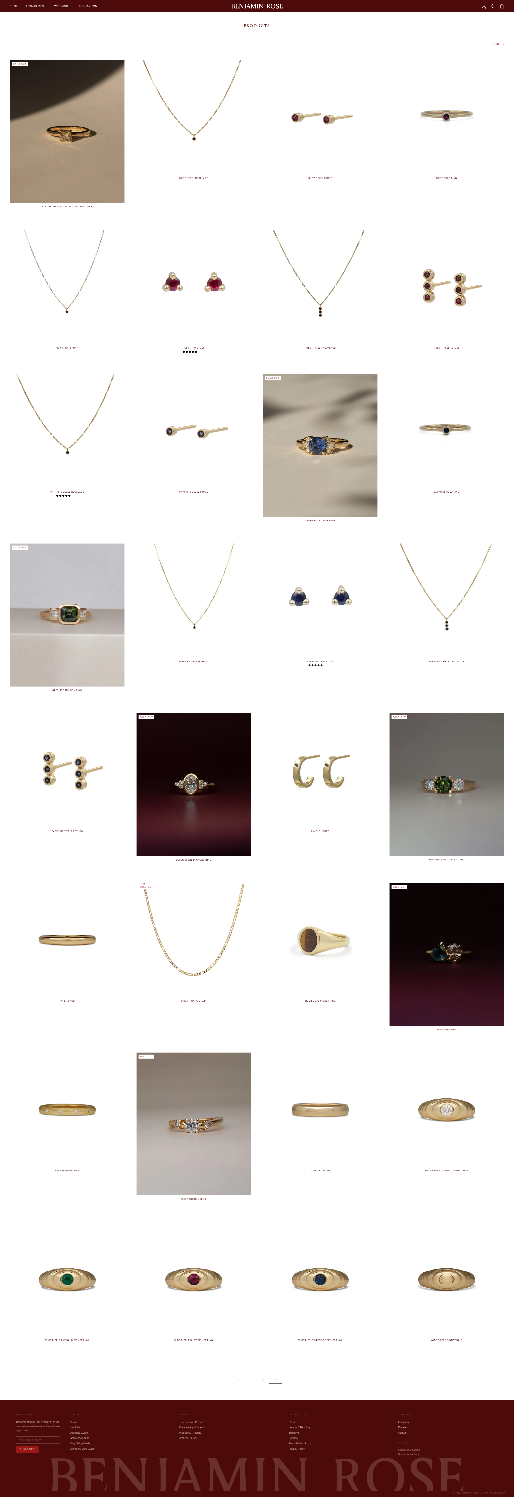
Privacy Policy (297, 1448)
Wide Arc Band (320, 1170)
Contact (402, 1432)
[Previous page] (238, 1379)
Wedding (61, 6)
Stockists (75, 1427)
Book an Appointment (191, 1427)
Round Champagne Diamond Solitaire (67, 206)
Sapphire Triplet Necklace (447, 661)
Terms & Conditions (300, 1443)
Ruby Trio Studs (194, 348)
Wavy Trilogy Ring (193, 1199)
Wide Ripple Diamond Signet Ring (446, 1170)
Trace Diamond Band (67, 1170)
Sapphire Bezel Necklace (67, 492)
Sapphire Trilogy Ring (67, 690)
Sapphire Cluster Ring (320, 520)
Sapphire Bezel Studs (193, 492)
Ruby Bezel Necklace (193, 178)
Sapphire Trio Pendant (194, 661)
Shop (14, 6)
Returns (293, 1437)
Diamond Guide (79, 1432)
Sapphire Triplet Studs (67, 831)
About (73, 1422)
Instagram (403, 1422)
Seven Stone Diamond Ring (193, 860)
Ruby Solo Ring (446, 178)
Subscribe (27, 1449)
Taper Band (67, 1001)
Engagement (36, 6)
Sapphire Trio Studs (320, 661)
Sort (497, 44)
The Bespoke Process (191, 1422)
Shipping (294, 1432)
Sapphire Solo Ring (447, 492)
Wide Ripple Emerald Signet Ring (67, 1340)
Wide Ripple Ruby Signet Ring (193, 1340)
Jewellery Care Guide (82, 1448)
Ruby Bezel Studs (320, 178)
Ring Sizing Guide (80, 1443)
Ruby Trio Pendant (67, 348)
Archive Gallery (188, 1437)
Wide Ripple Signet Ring (447, 1340)
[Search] (493, 6)
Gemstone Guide (79, 1437)
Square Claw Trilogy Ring (447, 859)
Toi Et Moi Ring (447, 1029)
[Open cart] (502, 6)
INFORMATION (87, 6)
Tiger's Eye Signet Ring (320, 1001)
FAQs (292, 1422)
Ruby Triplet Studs (447, 348)
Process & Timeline (190, 1432)
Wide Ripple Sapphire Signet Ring (320, 1340)
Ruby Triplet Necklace (320, 348)
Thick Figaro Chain (193, 1001)
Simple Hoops (320, 831)
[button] (190, 351)
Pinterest (403, 1427)
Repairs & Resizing (299, 1427)
